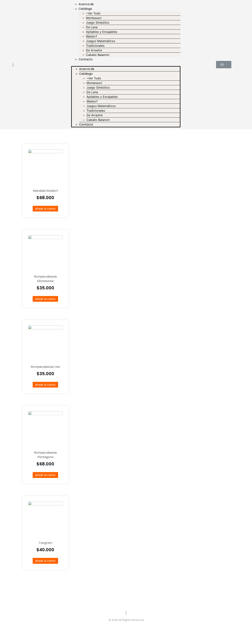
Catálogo (85, 9)
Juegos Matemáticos (100, 41)
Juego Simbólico (97, 22)
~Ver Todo (93, 13)
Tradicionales (95, 45)
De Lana (91, 27)
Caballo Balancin (97, 55)
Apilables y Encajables (101, 32)
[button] (125, 64)
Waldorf (91, 36)
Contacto (86, 59)
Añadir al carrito (45, 209)
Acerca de (86, 4)
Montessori (93, 18)
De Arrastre (94, 50)
